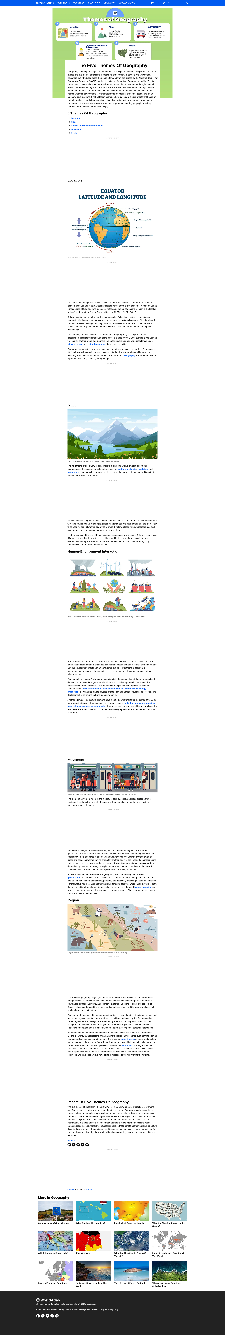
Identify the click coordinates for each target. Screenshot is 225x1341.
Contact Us (46, 1310)
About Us (69, 1310)
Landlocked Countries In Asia (129, 1223)
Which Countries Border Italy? (53, 1253)
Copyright (61, 1310)
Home (38, 1310)
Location (75, 118)
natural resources (96, 344)
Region (74, 133)
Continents (63, 3)
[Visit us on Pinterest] (52, 1316)
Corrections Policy (97, 1310)
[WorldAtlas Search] (187, 3)
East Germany (83, 1253)
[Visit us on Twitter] (47, 1316)
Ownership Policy (111, 1310)
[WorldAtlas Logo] (46, 3)
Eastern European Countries (52, 1283)
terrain (79, 344)
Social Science (127, 3)
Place (74, 122)
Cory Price (71, 1189)
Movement (76, 129)
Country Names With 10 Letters (53, 1223)
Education (109, 3)
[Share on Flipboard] (69, 1144)
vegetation (142, 469)
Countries (79, 3)
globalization (74, 877)
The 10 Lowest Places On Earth (130, 1283)
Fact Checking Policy (82, 1310)
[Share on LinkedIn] (87, 1144)
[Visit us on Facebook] (43, 1316)
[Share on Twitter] (78, 1144)
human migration (143, 887)
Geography (88, 1189)
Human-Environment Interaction (87, 126)
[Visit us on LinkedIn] (57, 1316)
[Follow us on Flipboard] (38, 1316)
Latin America (128, 1039)
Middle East (127, 1045)
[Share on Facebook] (73, 1144)
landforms (123, 469)
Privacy (54, 1310)
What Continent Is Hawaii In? (90, 1223)
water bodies (74, 472)
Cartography (129, 355)
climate (71, 344)
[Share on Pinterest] (82, 1144)
